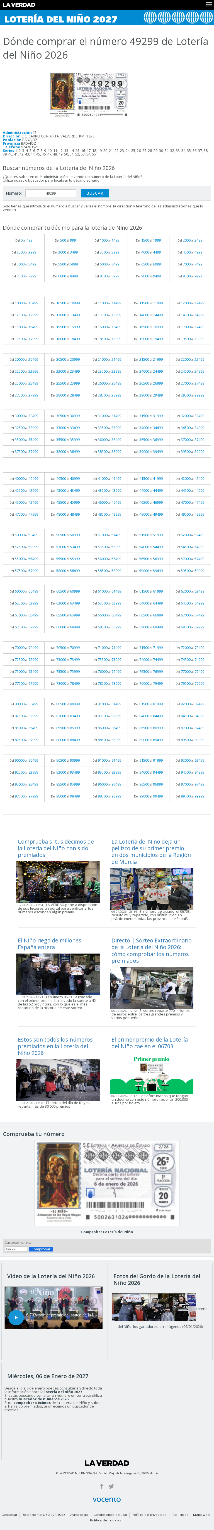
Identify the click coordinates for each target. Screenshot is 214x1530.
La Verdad (107, 1463)
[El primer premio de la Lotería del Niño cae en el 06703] (153, 1072)
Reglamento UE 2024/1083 (44, 1515)
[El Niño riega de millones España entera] (59, 973)
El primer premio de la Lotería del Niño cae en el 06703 (149, 1043)
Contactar (9, 1515)
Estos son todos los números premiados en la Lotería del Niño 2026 (55, 1046)
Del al (23, 240)
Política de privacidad (149, 1515)
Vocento (107, 1500)
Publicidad (180, 1515)
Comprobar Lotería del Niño (107, 1231)
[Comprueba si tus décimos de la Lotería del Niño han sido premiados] (59, 881)
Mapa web (201, 1515)
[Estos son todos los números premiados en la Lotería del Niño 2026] (59, 1079)
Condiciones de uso (110, 1515)
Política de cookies (106, 1520)
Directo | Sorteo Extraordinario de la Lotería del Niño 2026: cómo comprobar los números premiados (151, 950)
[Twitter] (111, 1486)
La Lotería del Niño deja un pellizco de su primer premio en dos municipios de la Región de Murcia (151, 852)
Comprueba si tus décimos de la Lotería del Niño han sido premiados (56, 848)
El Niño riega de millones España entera (49, 944)
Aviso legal (79, 1515)
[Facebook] (102, 1486)
